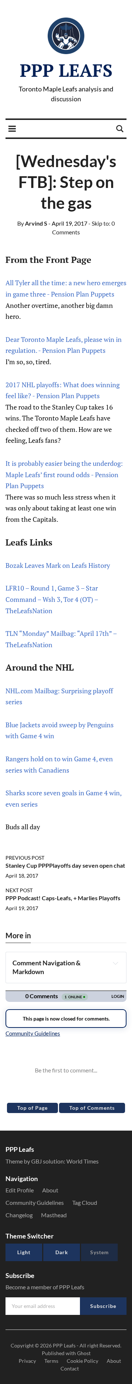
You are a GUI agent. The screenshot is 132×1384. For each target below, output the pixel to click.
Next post (19, 890)
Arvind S (32, 223)
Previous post (25, 858)
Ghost (84, 1353)
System (99, 1252)
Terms (51, 1361)
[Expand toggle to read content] (115, 963)
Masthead (54, 1214)
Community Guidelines (35, 1202)
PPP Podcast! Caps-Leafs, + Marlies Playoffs (63, 897)
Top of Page (32, 1108)
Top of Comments (92, 1108)
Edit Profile (20, 1190)
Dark (61, 1252)
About (50, 1190)
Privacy (27, 1361)
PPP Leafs (66, 70)
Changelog (19, 1214)
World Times (82, 1161)
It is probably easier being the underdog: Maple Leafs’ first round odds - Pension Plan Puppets (64, 474)
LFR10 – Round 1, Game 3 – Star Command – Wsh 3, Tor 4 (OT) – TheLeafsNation (52, 599)
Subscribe (103, 1306)
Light (23, 1252)
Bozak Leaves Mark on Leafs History (58, 565)
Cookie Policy (82, 1361)
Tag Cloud (84, 1202)
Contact (69, 1368)
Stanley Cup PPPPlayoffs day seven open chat (65, 865)
